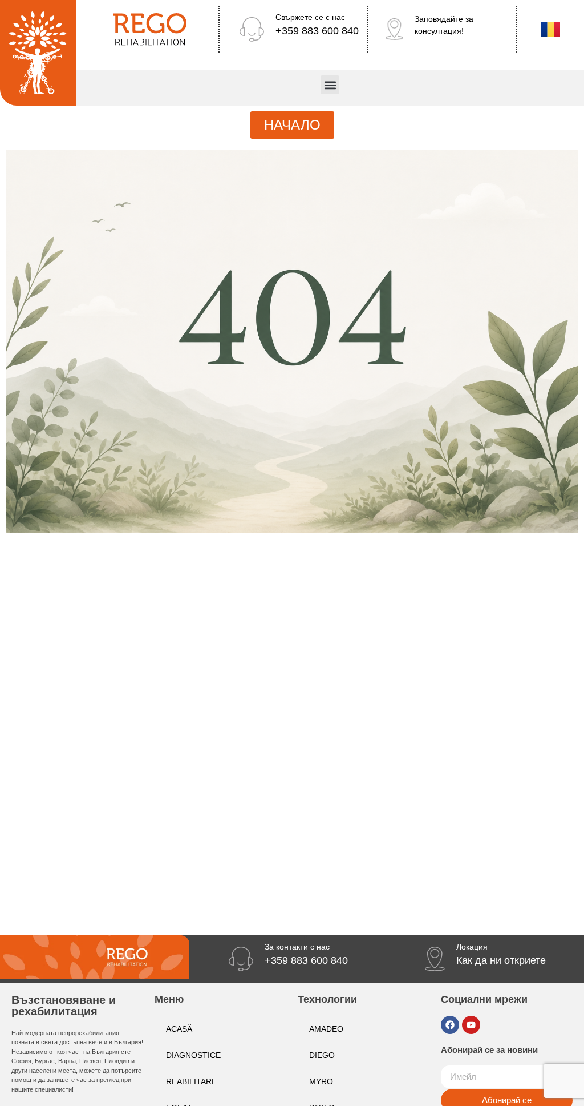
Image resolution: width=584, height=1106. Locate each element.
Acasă (179, 1028)
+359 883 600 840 (317, 31)
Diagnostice (193, 1055)
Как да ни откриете (501, 960)
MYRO (321, 1081)
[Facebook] (450, 1025)
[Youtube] (471, 1025)
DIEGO (322, 1055)
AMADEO (326, 1028)
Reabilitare (191, 1081)
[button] (330, 84)
